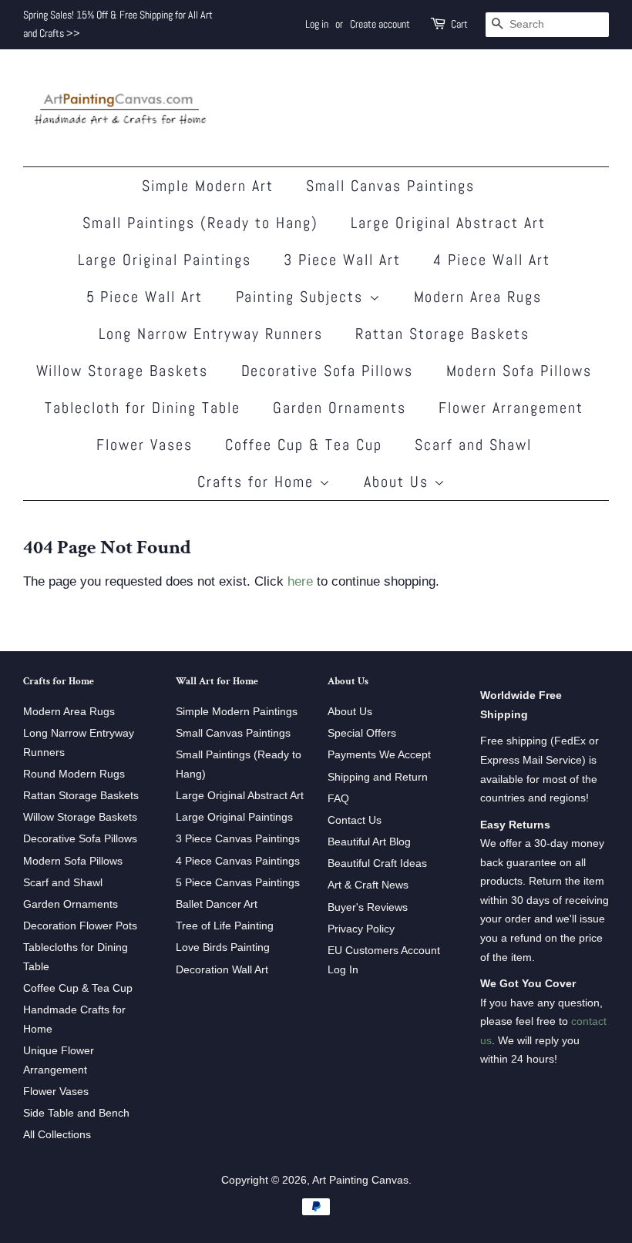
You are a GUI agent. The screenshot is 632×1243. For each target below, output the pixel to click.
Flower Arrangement (511, 408)
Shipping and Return (378, 777)
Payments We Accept (379, 754)
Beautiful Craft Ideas (377, 863)
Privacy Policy (361, 928)
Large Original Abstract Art (448, 223)
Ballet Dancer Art (216, 904)
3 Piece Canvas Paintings (238, 838)
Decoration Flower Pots (80, 925)
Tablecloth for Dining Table (142, 408)
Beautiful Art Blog (369, 841)
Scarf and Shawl (473, 445)
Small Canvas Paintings (390, 186)
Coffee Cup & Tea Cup (303, 445)
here (300, 581)
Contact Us (355, 820)
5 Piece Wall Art (144, 297)
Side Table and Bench (76, 1113)
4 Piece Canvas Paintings (238, 861)
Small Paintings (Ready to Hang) (200, 223)
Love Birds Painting (223, 947)
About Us (399, 482)
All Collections (57, 1134)
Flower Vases (144, 445)
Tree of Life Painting (225, 925)
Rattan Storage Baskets (442, 334)
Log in (316, 24)
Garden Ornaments (339, 408)
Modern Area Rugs (478, 297)
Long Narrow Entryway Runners (211, 334)
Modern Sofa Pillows (519, 371)
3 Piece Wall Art (342, 260)
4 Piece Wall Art (491, 260)
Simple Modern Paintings (237, 711)
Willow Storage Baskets (122, 371)
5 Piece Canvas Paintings (238, 882)
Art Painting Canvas (360, 1180)
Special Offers (362, 733)
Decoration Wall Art (222, 969)
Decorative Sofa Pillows (327, 371)
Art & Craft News (368, 884)
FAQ (338, 798)
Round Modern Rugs (74, 774)
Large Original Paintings (164, 260)
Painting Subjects (302, 297)
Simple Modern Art (208, 186)
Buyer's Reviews (368, 907)
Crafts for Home (258, 482)
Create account (380, 24)
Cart (459, 24)
